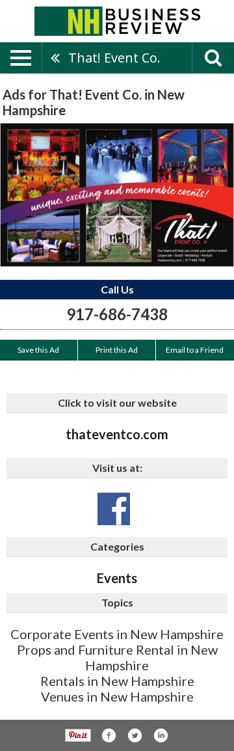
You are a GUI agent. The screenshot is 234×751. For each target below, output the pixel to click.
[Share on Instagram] (160, 735)
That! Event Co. (114, 57)
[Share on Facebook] (108, 735)
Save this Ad (38, 350)
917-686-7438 (117, 314)
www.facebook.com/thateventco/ (114, 509)
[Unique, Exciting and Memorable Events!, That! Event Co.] (117, 195)
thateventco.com (117, 434)
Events (117, 578)
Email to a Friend (195, 350)
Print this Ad (117, 350)
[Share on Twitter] (134, 735)
